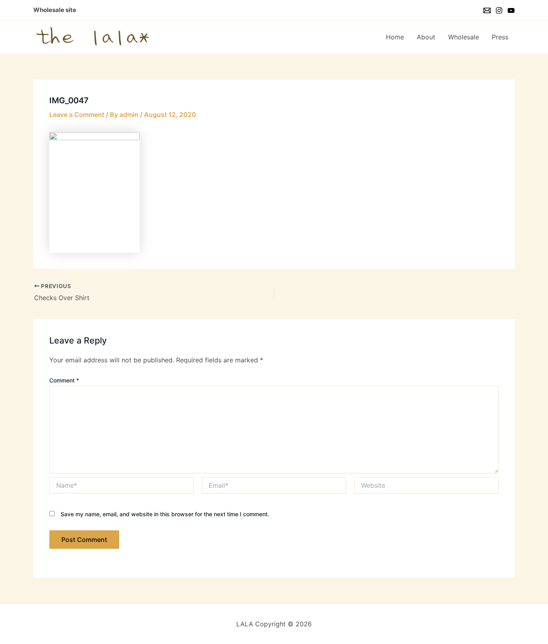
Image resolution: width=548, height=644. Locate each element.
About (426, 37)
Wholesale (463, 37)
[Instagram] (499, 10)
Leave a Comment (76, 114)
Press (500, 37)
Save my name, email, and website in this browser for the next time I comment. (165, 514)
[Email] (487, 10)
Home (395, 37)
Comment (64, 380)
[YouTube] (511, 10)
